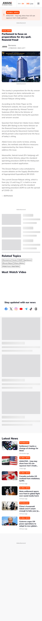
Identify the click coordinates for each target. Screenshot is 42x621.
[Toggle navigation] (38, 3)
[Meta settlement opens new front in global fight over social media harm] (9, 490)
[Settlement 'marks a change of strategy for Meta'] (9, 445)
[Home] (7, 3)
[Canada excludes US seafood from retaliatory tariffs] (9, 475)
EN (23, 4)
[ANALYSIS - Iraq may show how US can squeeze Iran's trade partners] (9, 460)
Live (31, 3)
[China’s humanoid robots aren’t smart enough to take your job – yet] (9, 505)
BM (19, 4)
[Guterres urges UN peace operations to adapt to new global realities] (9, 520)
